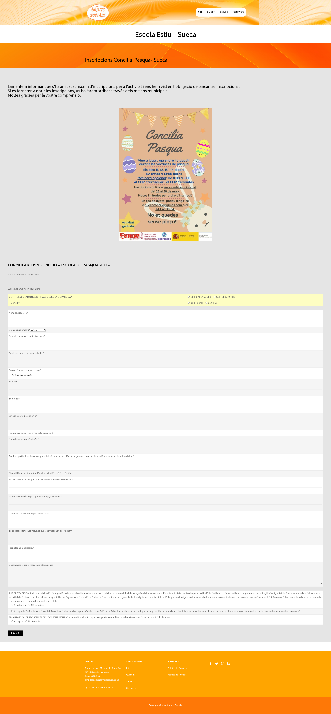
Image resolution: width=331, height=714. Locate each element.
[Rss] (229, 664)
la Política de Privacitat (38, 611)
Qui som (211, 12)
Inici (200, 12)
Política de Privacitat (177, 675)
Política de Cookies (177, 668)
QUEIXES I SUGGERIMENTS (99, 688)
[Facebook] (210, 664)
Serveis (224, 12)
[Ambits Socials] (98, 12)
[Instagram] (222, 664)
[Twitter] (216, 664)
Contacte (238, 12)
